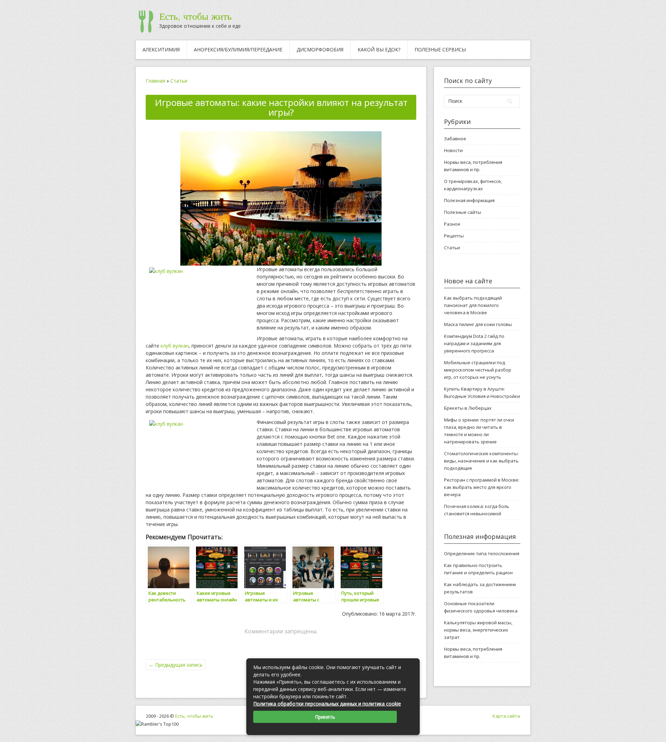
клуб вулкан (175, 345)
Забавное (455, 138)
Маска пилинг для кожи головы (478, 324)
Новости (453, 150)
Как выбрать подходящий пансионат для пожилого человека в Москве (473, 305)
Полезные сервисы (440, 49)
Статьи (178, 80)
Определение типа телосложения (481, 553)
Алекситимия (161, 49)
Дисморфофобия (320, 49)
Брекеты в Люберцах (468, 408)
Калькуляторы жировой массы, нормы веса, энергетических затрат (478, 629)
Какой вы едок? (379, 49)
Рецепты (454, 236)
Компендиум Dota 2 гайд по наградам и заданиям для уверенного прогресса (474, 343)
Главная (155, 80)
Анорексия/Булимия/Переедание (238, 49)
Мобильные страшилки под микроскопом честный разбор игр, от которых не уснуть (477, 369)
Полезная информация (469, 200)
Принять (325, 717)
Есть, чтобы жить (195, 16)
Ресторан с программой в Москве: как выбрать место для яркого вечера (481, 487)
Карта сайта (506, 716)
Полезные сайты (462, 212)
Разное (452, 224)
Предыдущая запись (176, 664)
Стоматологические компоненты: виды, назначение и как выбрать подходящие (481, 460)
